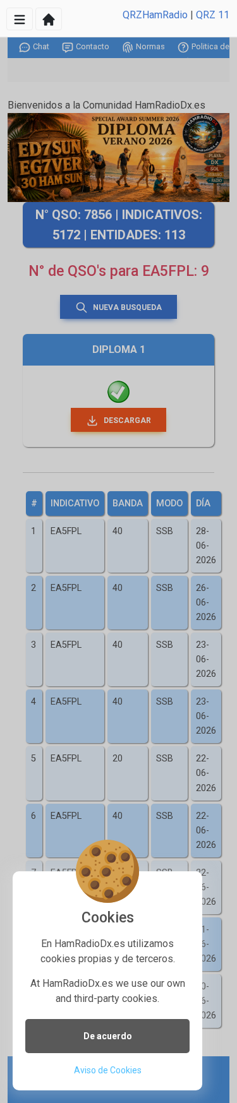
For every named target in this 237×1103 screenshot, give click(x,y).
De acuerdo (107, 1036)
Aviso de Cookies (108, 1070)
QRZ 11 (212, 15)
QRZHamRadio (155, 15)
